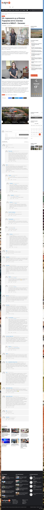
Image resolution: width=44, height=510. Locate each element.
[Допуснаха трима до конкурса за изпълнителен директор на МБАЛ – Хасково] (6, 431)
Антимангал (35, 481)
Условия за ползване (33, 507)
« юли (31, 138)
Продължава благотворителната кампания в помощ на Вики (9, 478)
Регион (13, 10)
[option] (15, 115)
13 (36, 130)
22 (39, 132)
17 (31, 132)
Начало (3, 13)
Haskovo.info (8, 507)
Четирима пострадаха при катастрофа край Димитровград (6, 445)
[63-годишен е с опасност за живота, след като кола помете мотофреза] (15, 431)
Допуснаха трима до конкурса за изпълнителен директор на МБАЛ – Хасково (23, 489)
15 (39, 130)
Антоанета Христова (16, 347)
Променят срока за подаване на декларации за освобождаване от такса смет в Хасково (9, 492)
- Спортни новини (14, 503)
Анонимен (17, 196)
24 (31, 134)
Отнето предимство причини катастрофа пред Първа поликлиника (15, 116)
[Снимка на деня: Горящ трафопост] (32, 147)
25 (33, 134)
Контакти (41, 507)
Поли (14, 176)
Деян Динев (4, 25)
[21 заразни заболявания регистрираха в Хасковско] (15, 441)
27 (36, 134)
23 (41, 132)
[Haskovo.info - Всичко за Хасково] (6, 3)
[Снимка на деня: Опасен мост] (40, 147)
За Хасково (25, 502)
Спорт (21, 10)
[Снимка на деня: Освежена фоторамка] (36, 147)
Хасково (9, 10)
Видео (24, 10)
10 (31, 130)
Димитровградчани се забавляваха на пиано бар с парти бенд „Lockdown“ (36, 35)
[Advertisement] (17, 453)
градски (34, 485)
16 (41, 130)
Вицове (24, 503)
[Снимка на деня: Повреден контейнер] (40, 149)
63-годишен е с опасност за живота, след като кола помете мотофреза (15, 435)
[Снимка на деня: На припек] (36, 149)
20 (36, 132)
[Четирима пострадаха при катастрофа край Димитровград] (6, 441)
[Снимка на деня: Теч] (32, 149)
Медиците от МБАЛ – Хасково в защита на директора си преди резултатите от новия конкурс (24, 446)
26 (34, 134)
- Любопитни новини (15, 502)
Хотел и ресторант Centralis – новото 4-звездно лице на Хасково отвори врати (9, 482)
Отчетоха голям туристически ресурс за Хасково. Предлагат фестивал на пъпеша (23, 494)
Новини (6, 10)
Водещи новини (10, 13)
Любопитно (17, 10)
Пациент (16, 184)
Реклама (38, 507)
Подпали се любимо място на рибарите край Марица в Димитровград (9, 487)
